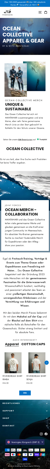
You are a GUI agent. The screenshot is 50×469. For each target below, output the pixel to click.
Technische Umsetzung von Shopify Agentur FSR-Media (24, 466)
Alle (25, 393)
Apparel (12, 344)
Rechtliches (11, 403)
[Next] (46, 363)
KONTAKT (9, 425)
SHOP (6, 418)
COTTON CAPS (33, 344)
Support (8, 411)
